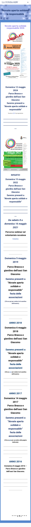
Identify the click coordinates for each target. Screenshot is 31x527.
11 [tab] (19, 516)
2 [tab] (14, 515)
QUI (14, 113)
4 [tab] (17, 515)
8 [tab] (24, 515)
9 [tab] (26, 515)
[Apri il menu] (27, 2)
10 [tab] (17, 516)
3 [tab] (15, 515)
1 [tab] (12, 515)
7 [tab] (22, 515)
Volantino (15, 239)
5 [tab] (19, 515)
